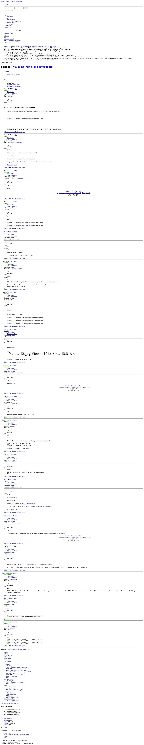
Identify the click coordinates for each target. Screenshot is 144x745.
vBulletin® (10, 742)
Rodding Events (11, 681)
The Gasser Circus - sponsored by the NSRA (19, 671)
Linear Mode (10, 83)
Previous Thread (6, 703)
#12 (16, 454)
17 (8, 249)
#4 (16, 201)
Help (5, 5)
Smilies (6, 720)
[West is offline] (16, 404)
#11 (16, 420)
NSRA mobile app (30, 159)
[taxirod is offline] (17, 268)
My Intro (14, 165)
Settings (6, 653)
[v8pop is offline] (17, 142)
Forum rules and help (9, 699)
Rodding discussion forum (14, 665)
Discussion (7, 664)
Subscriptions (7, 656)
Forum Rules (4, 727)
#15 (16, 546)
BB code (6, 718)
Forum (6, 15)
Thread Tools (6, 71)
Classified (6, 691)
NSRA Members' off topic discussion (17, 668)
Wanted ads (10, 696)
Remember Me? (10, 11)
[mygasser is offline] (17, 462)
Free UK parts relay (12, 697)
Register (6, 4)
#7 (15, 292)
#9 (15, 365)
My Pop (9, 165)
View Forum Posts (12, 93)
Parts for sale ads (11, 694)
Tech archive (10, 688)
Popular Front (11, 673)
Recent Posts (7, 25)
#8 (15, 329)
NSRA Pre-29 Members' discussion (16, 670)
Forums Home (8, 661)
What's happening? (9, 39)
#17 (16, 598)
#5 (16, 231)
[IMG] (5, 721)
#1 (16, 89)
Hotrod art (10, 684)
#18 (16, 622)
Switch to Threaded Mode (14, 86)
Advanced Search (8, 33)
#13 (16, 479)
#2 (16, 135)
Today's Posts (14, 24)
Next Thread (14, 703)
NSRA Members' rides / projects (12, 40)
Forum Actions (11, 19)
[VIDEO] (6, 723)
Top (29, 649)
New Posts (10, 16)
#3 (16, 170)
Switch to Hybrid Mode (13, 84)
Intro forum (10, 678)
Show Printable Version (13, 74)
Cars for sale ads (11, 693)
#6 (15, 261)
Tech (5, 685)
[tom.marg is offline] (17, 178)
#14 (16, 515)
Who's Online (7, 658)
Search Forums (8, 659)
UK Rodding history (12, 676)
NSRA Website (8, 27)
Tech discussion (11, 687)
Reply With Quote (20, 132)
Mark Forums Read (16, 21)
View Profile (10, 92)
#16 (16, 573)
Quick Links (10, 22)
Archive (6, 736)
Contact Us (7, 733)
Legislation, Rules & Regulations (16, 690)
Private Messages (8, 655)
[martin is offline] (14, 239)
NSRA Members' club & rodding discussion (18, 667)
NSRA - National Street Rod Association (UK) (16, 734)
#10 (16, 396)
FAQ (8, 18)
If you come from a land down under (31, 66)
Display (5, 79)
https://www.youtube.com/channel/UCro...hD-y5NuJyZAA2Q (73, 193)
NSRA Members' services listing (15, 675)
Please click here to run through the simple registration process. (22, 51)
